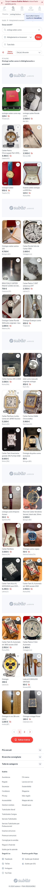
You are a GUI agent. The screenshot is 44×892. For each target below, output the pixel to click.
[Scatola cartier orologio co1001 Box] (32, 179)
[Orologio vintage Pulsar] (32, 708)
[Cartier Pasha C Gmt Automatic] (32, 633)
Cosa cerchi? (7, 25)
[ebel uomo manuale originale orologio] (32, 370)
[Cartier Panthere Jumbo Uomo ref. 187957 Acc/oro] (11, 407)
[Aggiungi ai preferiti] (18, 90)
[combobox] (22, 30)
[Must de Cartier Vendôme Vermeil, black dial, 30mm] (32, 503)
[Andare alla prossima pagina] (30, 731)
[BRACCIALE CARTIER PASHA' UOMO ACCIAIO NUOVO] (11, 274)
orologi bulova (15, 14)
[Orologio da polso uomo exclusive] (32, 444)
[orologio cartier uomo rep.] (11, 104)
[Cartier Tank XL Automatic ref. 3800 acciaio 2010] (32, 575)
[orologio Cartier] (11, 179)
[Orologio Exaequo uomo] (32, 312)
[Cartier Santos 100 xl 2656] (11, 370)
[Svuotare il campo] (39, 30)
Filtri (38, 37)
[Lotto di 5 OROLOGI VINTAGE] (32, 670)
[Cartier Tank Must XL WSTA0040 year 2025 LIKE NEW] (11, 575)
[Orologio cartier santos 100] (11, 237)
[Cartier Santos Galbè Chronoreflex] (32, 407)
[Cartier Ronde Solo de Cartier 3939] (32, 237)
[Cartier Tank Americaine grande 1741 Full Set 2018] (11, 444)
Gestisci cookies (8, 805)
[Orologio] (11, 670)
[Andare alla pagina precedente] (14, 731)
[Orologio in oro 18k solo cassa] (11, 708)
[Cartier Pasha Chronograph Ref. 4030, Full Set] (11, 142)
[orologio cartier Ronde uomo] (32, 104)
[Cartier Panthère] (11, 539)
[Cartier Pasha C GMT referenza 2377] (32, 274)
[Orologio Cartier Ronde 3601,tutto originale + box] (11, 312)
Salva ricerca (10, 52)
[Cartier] (32, 142)
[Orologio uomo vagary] (32, 539)
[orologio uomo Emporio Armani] (11, 503)
